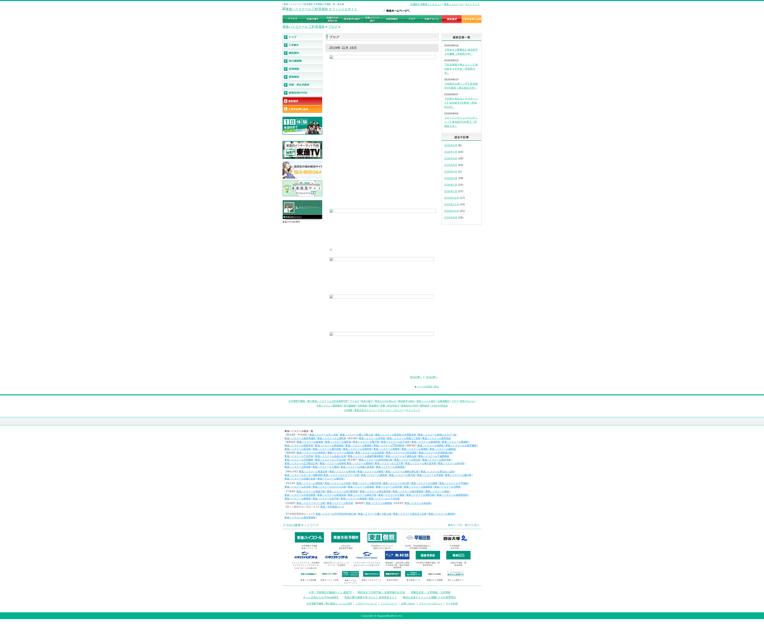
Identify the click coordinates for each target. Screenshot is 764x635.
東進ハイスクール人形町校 (331, 438)
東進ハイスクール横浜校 (330, 478)
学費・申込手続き (389, 405)
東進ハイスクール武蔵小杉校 (300, 478)
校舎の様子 (367, 401)
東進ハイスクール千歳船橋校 (433, 456)
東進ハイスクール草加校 (361, 486)
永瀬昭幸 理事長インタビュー (426, 4)
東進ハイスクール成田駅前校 (452, 495)
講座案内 (337, 405)
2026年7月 (450, 152)
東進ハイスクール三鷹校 (326, 467)
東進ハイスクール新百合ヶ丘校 (437, 471)
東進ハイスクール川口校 (396, 483)
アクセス (354, 401)
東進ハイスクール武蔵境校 (390, 467)
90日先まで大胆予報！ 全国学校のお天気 (381, 592)
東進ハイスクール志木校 (298, 486)
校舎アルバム (467, 401)
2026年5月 (450, 165)
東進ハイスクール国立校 (407, 459)
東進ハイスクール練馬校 (443, 449)
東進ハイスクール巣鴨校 (386, 449)
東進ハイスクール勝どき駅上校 (356, 434)
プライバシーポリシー (431, 603)
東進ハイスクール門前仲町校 (388, 445)
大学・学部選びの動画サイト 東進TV (330, 592)
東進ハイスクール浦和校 (309, 483)
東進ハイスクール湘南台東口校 (402, 471)
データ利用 (452, 603)
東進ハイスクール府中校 (451, 463)
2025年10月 (451, 211)
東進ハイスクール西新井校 (299, 445)
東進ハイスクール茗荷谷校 (436, 438)
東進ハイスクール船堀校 (358, 445)
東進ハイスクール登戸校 (402, 475)
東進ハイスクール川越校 (424, 483)
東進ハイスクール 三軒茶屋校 (304, 26)
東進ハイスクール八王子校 (389, 463)
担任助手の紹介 (406, 401)
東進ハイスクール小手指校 (453, 483)
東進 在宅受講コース (332, 506)
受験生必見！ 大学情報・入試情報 (430, 592)
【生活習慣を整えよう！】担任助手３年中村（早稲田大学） (461, 68)
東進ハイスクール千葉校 (391, 495)
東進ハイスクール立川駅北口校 (301, 463)
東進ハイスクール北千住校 (395, 442)
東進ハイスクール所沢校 (389, 486)
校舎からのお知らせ (385, 401)
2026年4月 (450, 171)
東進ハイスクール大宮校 (338, 483)
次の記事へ (432, 377)
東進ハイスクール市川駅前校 (342, 491)
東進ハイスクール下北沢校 (299, 456)
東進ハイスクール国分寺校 (436, 459)
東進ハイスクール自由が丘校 (330, 456)
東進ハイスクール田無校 (333, 463)
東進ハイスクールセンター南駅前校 (304, 475)
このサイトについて (366, 603)
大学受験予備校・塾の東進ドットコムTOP (329, 603)
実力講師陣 (350, 405)
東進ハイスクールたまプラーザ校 (341, 475)
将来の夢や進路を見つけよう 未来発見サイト (370, 597)
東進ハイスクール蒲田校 (340, 452)
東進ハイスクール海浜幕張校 (408, 491)
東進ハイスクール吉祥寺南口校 (375, 459)
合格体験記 (443, 401)
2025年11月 (451, 204)
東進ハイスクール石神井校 (357, 449)
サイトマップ (472, 4)
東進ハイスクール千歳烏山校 (400, 456)
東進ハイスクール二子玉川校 (330, 459)
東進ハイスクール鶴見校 (374, 475)
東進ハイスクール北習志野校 (300, 495)
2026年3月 (450, 178)
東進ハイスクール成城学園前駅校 (366, 456)
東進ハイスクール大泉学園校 (461, 445)
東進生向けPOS (409, 405)
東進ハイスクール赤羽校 (372, 438)
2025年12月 (451, 197)
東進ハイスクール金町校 (338, 442)
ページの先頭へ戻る (428, 386)
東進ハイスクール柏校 (437, 491)
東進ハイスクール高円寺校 (327, 449)
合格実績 (362, 405)
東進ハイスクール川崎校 (370, 471)
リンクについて (389, 603)
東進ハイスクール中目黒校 (299, 459)
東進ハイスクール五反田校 (369, 452)
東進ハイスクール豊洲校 (455, 442)
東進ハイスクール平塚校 (430, 475)
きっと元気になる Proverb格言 (321, 597)
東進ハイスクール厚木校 (342, 471)
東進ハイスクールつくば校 (310, 503)
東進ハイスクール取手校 (340, 503)
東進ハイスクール (453, 4)
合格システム (323, 405)
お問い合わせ (408, 603)
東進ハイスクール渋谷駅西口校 (435, 452)
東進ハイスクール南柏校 (354, 498)
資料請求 (424, 405)
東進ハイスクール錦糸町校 (425, 442)
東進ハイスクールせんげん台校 (329, 486)
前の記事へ (416, 377)
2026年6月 (450, 158)
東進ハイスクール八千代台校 (384, 498)
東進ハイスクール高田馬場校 (300, 438)
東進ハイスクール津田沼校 (420, 495)
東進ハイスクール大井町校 (311, 452)
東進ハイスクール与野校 (447, 486)
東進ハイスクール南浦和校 (418, 486)
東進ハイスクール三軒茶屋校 (401, 452)
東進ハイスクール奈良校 (417, 503)
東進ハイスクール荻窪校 (298, 449)
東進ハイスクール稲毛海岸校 (375, 491)
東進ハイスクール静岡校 (379, 503)
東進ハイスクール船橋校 (298, 498)
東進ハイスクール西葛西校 (329, 445)
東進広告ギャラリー (294, 217)
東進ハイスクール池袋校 (430, 445)
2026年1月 (450, 191)
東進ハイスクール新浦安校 (331, 495)
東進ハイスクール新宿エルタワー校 (437, 434)
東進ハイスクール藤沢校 (458, 475)
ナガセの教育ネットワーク (301, 525)
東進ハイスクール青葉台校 (313, 471)
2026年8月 (450, 145)
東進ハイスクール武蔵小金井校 (357, 467)
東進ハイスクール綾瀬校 (310, 442)
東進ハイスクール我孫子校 (310, 491)
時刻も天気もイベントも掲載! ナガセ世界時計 (429, 597)
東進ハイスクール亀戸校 (366, 442)
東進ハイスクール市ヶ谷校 (323, 434)
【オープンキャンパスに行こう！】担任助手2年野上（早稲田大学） (461, 121)
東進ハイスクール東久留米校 (420, 463)
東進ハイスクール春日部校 (367, 483)
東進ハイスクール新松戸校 (362, 495)
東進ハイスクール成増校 (414, 449)
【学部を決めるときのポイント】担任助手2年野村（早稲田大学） (461, 102)
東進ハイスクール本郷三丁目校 (403, 438)
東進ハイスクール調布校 (360, 463)
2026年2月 (450, 184)
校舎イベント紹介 (426, 401)
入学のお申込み (439, 405)
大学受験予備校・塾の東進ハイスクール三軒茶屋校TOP (318, 401)
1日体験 (348, 410)
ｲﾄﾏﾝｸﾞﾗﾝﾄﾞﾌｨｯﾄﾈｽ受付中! (305, 568)
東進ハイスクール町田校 (298, 467)
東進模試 (373, 405)
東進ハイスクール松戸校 (326, 498)
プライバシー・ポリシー (391, 410)
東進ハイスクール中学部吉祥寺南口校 (336, 513)
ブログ (333, 26)
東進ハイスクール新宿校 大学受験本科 (395, 434)
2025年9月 (450, 217)
